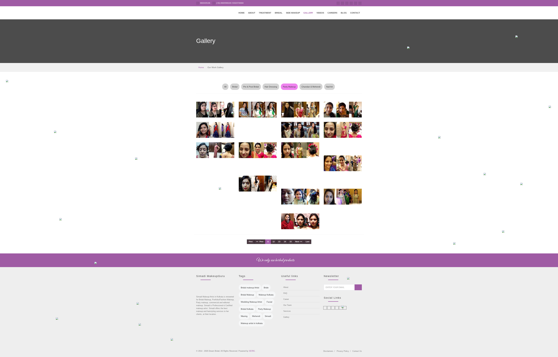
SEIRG (252, 351)
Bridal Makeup (247, 295)
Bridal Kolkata (247, 309)
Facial (269, 302)
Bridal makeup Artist (250, 287)
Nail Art (329, 87)
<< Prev (259, 242)
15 (291, 242)
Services (287, 311)
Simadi (268, 316)
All (225, 87)
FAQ (285, 293)
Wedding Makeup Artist (251, 302)
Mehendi (256, 316)
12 (274, 242)
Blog (344, 13)
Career (286, 299)
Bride (266, 287)
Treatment (265, 13)
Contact (355, 13)
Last (307, 242)
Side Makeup (293, 13)
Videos (320, 13)
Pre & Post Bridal (251, 87)
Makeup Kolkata (266, 295)
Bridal (278, 13)
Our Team (287, 305)
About (251, 13)
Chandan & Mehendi (311, 87)
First (251, 242)
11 (268, 242)
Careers (332, 13)
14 (285, 242)
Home (241, 13)
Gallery (308, 13)
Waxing (244, 316)
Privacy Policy (343, 351)
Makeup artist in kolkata (252, 323)
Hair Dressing (271, 87)
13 (279, 242)
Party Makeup (289, 87)
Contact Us (357, 351)
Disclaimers (328, 351)
